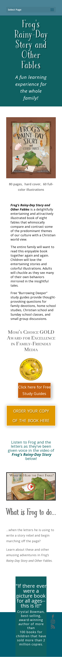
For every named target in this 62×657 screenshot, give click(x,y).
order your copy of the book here (31, 415)
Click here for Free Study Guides (34, 390)
